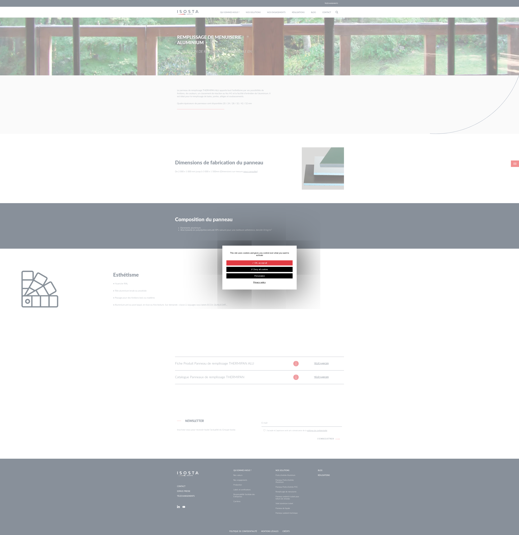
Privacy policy (259, 282)
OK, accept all (260, 263)
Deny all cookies (260, 269)
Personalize (259, 276)
